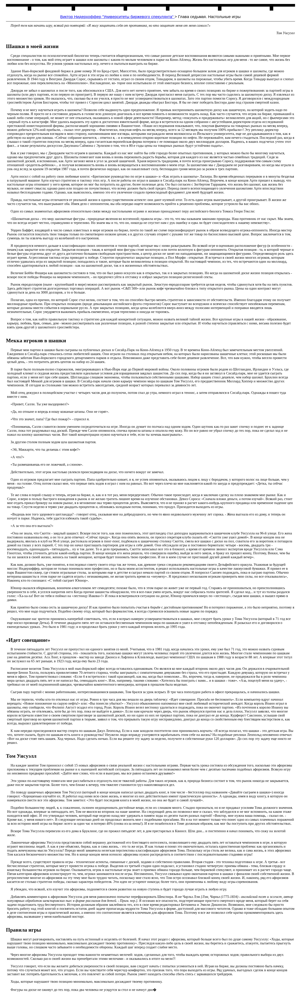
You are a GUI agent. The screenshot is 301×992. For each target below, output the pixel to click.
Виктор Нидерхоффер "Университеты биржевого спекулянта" (117, 17)
